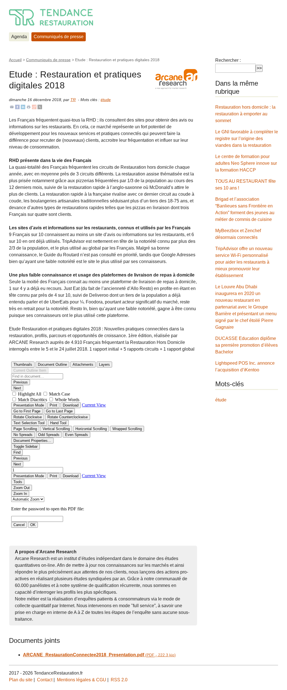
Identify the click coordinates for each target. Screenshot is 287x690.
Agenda (19, 36)
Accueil (15, 60)
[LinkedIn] (23, 106)
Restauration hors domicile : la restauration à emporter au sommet (245, 114)
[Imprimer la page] (28, 106)
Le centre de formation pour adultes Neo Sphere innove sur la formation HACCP (246, 163)
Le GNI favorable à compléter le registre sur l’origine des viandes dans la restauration (246, 138)
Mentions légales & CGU (81, 679)
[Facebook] (17, 106)
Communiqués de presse (59, 36)
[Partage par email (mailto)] (12, 106)
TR (73, 99)
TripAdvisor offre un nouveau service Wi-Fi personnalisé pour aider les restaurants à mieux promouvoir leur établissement (243, 262)
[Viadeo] (34, 106)
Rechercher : (228, 60)
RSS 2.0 (119, 679)
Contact (44, 679)
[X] (40, 106)
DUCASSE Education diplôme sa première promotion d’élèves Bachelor (246, 345)
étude (106, 99)
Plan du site (21, 679)
